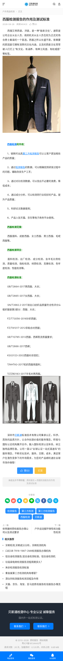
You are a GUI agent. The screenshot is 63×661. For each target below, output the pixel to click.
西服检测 (12, 144)
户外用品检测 (9, 11)
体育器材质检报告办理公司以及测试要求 (15, 530)
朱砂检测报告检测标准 (17, 567)
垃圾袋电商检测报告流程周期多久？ (24, 561)
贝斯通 (18, 435)
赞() (33, 24)
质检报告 (31, 4)
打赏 (40, 470)
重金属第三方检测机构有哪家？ (21, 573)
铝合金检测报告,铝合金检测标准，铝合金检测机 (30, 556)
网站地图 (44, 640)
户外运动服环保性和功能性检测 (47, 530)
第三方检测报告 (31, 153)
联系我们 (20, 626)
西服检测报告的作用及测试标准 (26, 19)
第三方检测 (27, 510)
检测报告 (20, 167)
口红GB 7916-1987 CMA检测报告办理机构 (28, 550)
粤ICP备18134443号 (31, 643)
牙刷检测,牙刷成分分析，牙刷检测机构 (25, 545)
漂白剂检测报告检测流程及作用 (21, 578)
